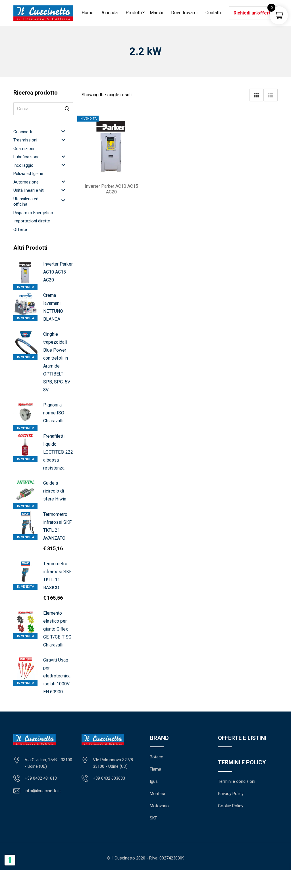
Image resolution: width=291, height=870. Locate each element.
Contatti (213, 12)
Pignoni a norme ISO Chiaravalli (53, 412)
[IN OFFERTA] (25, 572)
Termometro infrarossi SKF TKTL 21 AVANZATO (57, 526)
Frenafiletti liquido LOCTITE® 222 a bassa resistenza (58, 452)
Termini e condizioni (236, 781)
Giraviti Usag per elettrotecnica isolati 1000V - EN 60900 (57, 675)
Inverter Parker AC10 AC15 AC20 (58, 272)
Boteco (156, 757)
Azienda (109, 12)
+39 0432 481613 (41, 778)
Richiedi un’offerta (253, 13)
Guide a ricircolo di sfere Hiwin (54, 491)
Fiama (155, 769)
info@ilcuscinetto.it (43, 790)
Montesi (157, 793)
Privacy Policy (231, 793)
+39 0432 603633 (109, 778)
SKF (153, 818)
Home (87, 12)
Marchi (156, 12)
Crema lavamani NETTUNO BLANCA (53, 307)
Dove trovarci (184, 12)
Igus (154, 781)
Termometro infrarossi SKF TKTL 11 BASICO (57, 575)
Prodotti (134, 12)
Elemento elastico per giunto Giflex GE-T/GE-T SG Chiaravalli (57, 629)
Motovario (159, 805)
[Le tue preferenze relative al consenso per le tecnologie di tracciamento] (10, 860)
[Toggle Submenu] (63, 131)
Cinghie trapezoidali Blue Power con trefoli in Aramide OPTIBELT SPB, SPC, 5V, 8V (56, 362)
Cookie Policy (230, 805)
